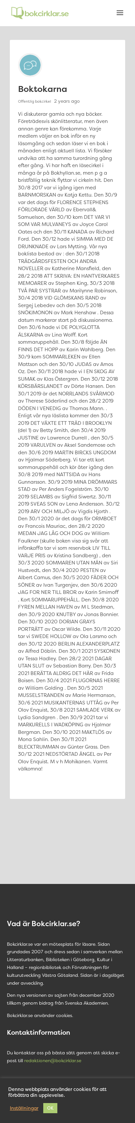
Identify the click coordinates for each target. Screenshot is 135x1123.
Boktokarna (42, 89)
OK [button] (50, 1108)
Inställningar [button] (24, 1108)
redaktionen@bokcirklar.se (52, 1060)
